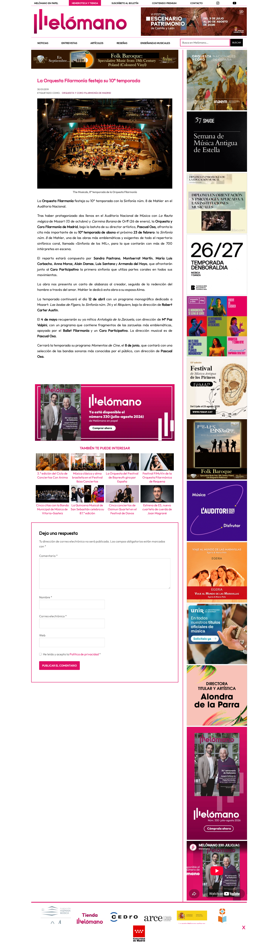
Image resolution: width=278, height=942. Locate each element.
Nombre (45, 597)
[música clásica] (217, 634)
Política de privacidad (84, 654)
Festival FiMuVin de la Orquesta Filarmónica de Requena (157, 477)
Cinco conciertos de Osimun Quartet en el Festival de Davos (122, 509)
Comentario (48, 556)
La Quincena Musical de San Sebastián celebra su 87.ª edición (87, 509)
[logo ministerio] (192, 915)
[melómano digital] (217, 80)
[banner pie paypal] (139, 933)
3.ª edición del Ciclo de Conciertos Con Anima (52, 475)
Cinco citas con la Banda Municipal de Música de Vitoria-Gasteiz (52, 509)
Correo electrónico (53, 616)
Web (42, 635)
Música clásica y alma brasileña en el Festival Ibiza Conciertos (87, 477)
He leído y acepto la (72, 654)
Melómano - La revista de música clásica (80, 21)
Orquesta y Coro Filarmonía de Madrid (86, 92)
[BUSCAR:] (205, 42)
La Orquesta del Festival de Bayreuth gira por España (122, 477)
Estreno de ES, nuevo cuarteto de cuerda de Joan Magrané (157, 509)
